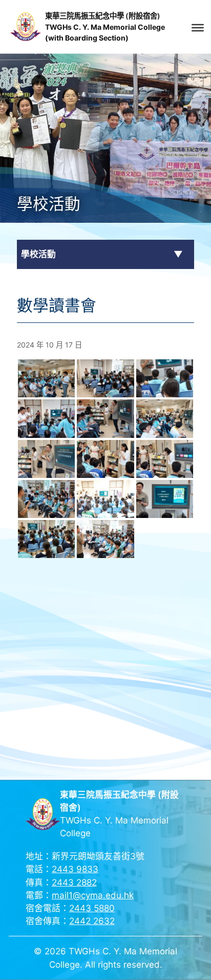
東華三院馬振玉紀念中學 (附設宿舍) (102, 15)
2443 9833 (75, 869)
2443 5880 (92, 908)
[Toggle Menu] (198, 27)
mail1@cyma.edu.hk (93, 895)
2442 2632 (92, 921)
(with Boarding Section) (87, 37)
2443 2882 (74, 882)
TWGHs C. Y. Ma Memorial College (105, 27)
